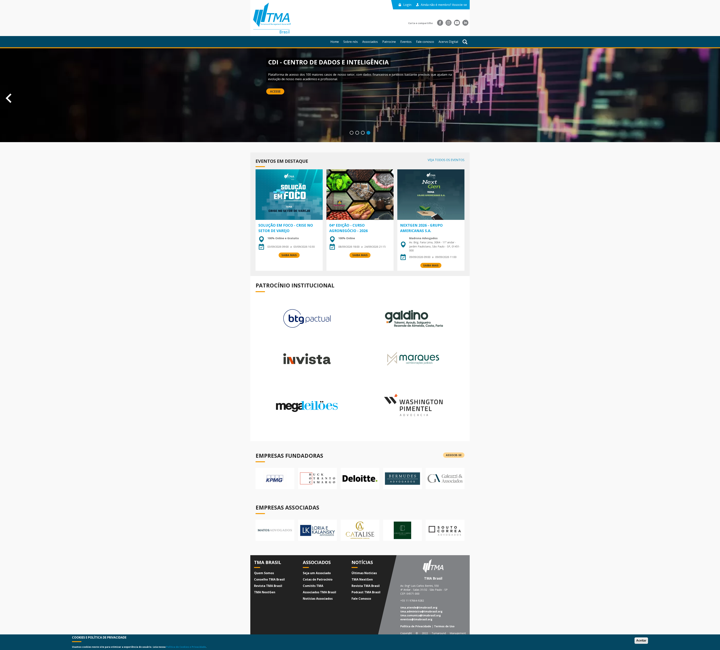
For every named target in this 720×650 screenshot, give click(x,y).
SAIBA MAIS (289, 255)
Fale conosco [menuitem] (425, 42)
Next (716, 97)
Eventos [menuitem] (406, 42)
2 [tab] (357, 133)
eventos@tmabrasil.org (416, 619)
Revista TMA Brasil (268, 586)
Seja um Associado (317, 573)
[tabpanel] (360, 95)
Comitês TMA (313, 586)
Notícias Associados (318, 598)
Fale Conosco (361, 598)
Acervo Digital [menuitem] (448, 42)
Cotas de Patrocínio (317, 579)
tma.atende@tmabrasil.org (418, 607)
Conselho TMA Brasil (269, 579)
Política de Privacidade (415, 626)
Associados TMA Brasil (319, 592)
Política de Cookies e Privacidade (186, 646)
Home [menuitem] (334, 42)
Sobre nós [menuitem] (350, 42)
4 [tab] (368, 133)
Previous (4, 97)
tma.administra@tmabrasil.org (421, 611)
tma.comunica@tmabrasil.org (420, 615)
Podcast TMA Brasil (366, 592)
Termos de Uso (444, 626)
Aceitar (641, 640)
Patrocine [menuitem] (389, 42)
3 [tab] (363, 133)
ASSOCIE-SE (278, 87)
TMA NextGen (264, 592)
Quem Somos (264, 573)
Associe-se (454, 455)
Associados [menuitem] (370, 42)
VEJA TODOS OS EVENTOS (446, 160)
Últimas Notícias (364, 573)
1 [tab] (351, 133)
